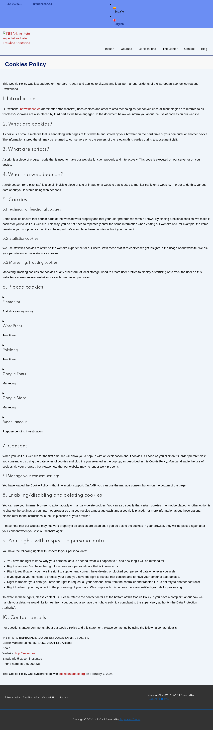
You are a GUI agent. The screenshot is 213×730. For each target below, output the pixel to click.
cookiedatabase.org (72, 673)
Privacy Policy (12, 697)
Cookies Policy (31, 697)
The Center (170, 49)
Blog (204, 49)
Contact (189, 49)
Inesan (109, 49)
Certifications (147, 49)
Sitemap (63, 697)
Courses (126, 49)
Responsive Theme (158, 699)
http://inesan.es (30, 109)
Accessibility (49, 697)
